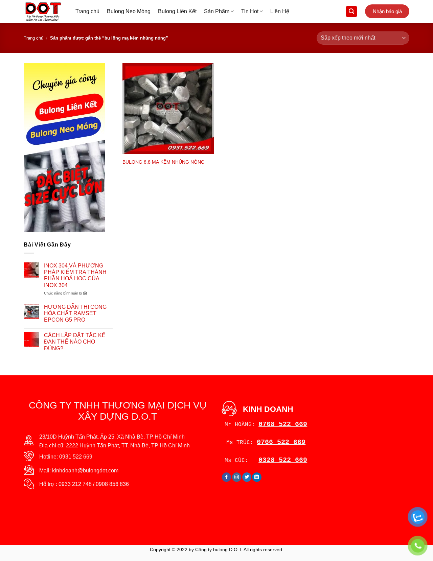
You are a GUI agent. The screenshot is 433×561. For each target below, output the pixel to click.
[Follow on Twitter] (246, 477)
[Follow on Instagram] (236, 477)
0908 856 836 (112, 484)
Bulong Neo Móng (129, 11)
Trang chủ (87, 11)
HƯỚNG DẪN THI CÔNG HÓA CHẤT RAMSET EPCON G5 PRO (75, 313)
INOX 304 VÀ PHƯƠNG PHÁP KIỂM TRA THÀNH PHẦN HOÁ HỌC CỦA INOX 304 (75, 275)
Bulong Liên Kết (177, 11)
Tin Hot (249, 11)
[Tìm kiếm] (351, 11)
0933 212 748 (75, 484)
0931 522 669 (75, 457)
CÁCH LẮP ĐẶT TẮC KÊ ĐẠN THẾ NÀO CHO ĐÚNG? (75, 341)
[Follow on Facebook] (226, 477)
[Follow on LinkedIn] (256, 477)
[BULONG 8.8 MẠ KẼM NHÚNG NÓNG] (168, 109)
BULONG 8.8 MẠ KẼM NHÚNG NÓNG (163, 162)
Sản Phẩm (216, 11)
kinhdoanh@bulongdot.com (85, 470)
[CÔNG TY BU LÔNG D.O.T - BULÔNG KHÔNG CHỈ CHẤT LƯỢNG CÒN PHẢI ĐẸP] (44, 11)
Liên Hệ (279, 11)
